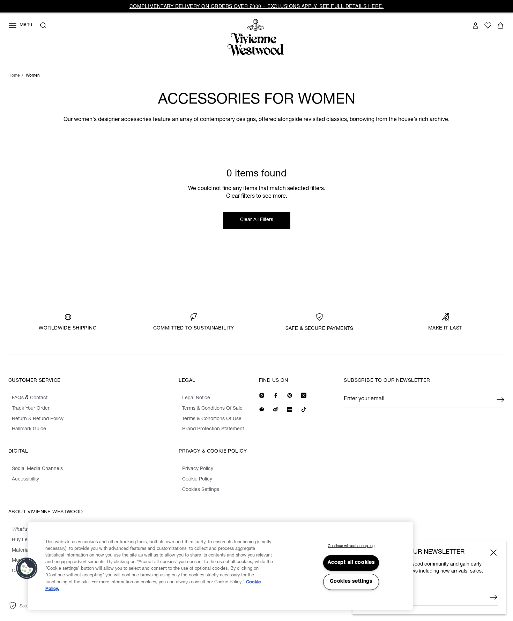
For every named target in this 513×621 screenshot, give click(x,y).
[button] (27, 568)
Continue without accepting (351, 546)
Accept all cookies (351, 562)
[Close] (493, 552)
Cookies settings (351, 581)
